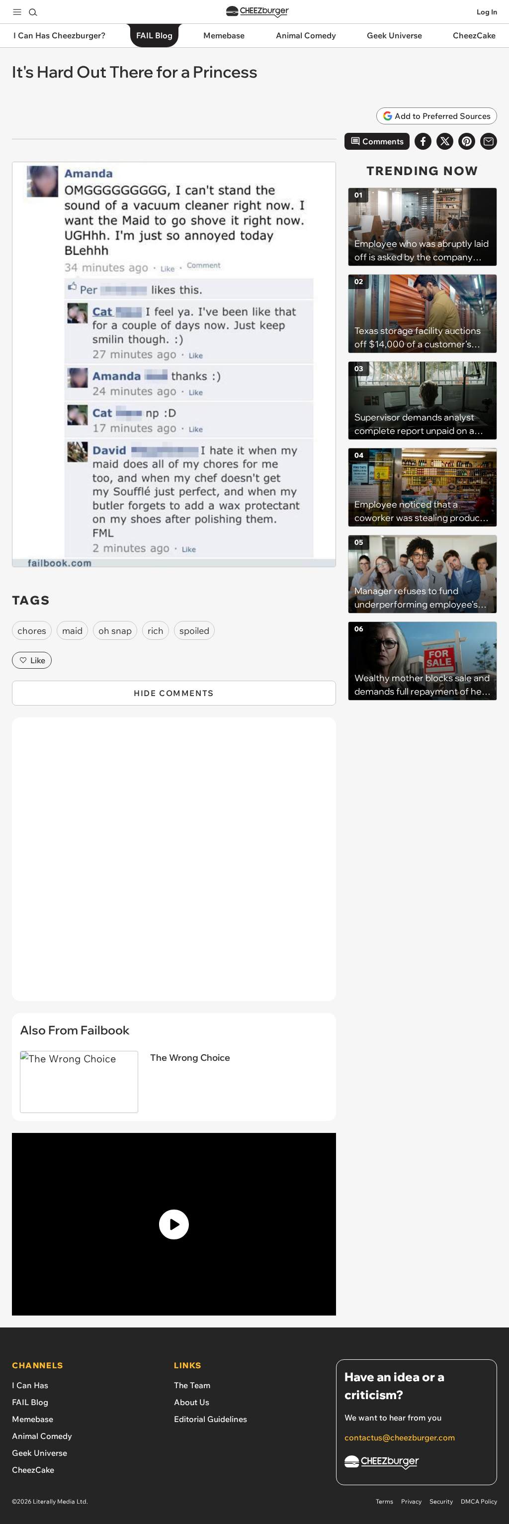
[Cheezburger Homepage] (257, 12)
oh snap (115, 630)
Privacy (411, 1501)
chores (31, 630)
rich (156, 630)
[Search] (33, 12)
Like (37, 660)
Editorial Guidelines (210, 1419)
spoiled (194, 630)
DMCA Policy (479, 1501)
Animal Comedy (42, 1436)
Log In (487, 11)
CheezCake (33, 1470)
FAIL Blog (30, 1402)
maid (72, 630)
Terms (384, 1501)
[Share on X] (444, 141)
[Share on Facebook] (423, 141)
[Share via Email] (488, 141)
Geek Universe (39, 1453)
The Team (192, 1385)
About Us (191, 1402)
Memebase (32, 1419)
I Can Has (30, 1385)
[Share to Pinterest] (466, 141)
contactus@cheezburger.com (399, 1437)
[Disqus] (174, 864)
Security (441, 1501)
